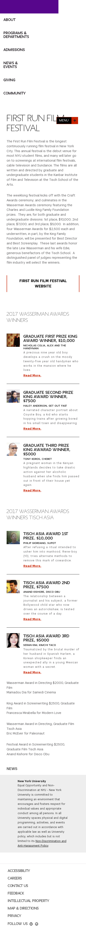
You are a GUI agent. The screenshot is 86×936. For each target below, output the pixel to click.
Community (15, 93)
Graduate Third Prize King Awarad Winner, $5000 (47, 449)
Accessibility (19, 871)
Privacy (14, 916)
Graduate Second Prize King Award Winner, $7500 (48, 397)
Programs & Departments (16, 35)
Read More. (32, 375)
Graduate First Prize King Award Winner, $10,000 (50, 338)
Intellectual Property (28, 901)
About (10, 20)
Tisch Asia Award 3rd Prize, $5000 (46, 638)
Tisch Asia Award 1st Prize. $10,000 (45, 536)
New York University (32, 781)
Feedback (16, 893)
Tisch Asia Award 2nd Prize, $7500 (46, 585)
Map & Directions (23, 908)
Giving (9, 80)
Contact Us (18, 886)
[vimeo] (31, 925)
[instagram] (36, 925)
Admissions (14, 50)
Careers (15, 878)
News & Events (11, 65)
